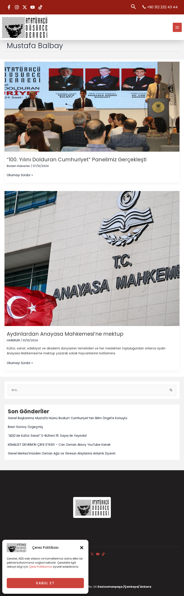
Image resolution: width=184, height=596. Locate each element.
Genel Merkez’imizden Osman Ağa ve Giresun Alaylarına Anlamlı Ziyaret (62, 453)
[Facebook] (9, 7)
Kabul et (45, 583)
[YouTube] (32, 7)
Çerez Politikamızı (40, 567)
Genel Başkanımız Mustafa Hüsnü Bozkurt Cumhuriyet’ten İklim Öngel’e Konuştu (67, 418)
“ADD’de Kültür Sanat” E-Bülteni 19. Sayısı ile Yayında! (47, 436)
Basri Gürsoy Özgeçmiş (25, 427)
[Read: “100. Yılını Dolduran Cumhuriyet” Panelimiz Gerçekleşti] (92, 106)
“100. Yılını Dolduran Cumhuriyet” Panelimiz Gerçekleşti (77, 159)
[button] (81, 547)
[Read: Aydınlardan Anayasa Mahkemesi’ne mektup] (92, 258)
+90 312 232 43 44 (162, 7)
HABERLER (13, 340)
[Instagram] (17, 7)
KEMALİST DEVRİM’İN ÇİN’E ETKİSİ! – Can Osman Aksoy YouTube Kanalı (59, 445)
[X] (24, 7)
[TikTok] (40, 7)
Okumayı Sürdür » (20, 175)
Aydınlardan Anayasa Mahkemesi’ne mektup (65, 333)
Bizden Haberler (18, 166)
